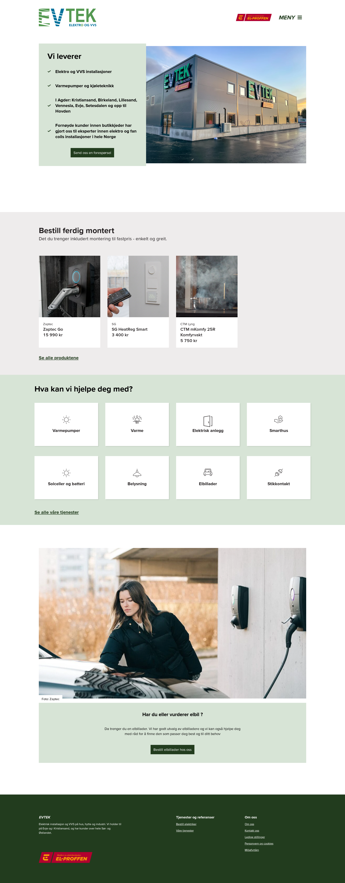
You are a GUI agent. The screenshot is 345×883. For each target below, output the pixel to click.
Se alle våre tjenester (56, 512)
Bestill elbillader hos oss (172, 750)
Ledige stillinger (255, 837)
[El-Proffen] (254, 17)
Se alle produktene (59, 357)
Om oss (249, 824)
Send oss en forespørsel (92, 153)
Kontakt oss (252, 830)
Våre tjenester (185, 830)
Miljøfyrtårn (252, 850)
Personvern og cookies (259, 843)
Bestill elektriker (186, 824)
